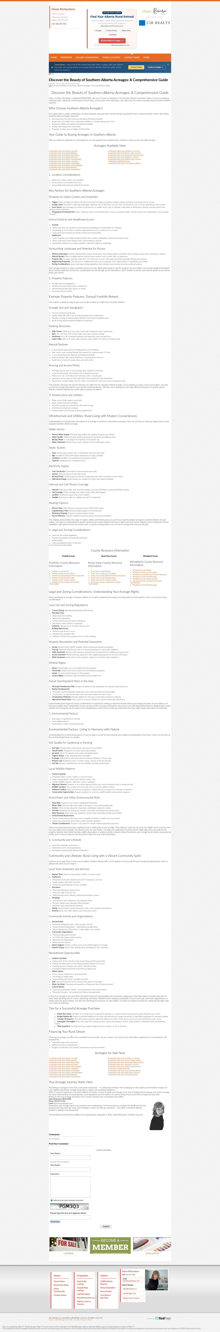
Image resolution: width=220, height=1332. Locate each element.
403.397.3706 (60, 24)
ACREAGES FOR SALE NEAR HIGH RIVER (64, 155)
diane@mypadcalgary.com (63, 1103)
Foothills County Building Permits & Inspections (68, 576)
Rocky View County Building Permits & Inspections (108, 576)
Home (54, 58)
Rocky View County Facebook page (103, 578)
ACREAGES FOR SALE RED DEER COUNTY (124, 1073)
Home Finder (106, 1291)
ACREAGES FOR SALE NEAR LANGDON (63, 161)
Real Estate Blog (61, 1285)
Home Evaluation (107, 1288)
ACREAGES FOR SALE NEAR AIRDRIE (63, 153)
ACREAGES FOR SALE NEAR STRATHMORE (65, 159)
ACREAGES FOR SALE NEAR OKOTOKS (63, 157)
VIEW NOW (68, 1248)
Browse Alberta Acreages (110, 41)
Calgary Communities (87, 58)
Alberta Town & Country (131, 1298)
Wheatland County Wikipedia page (145, 585)
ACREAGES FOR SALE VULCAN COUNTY (123, 1075)
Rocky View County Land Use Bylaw (103, 573)
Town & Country (111, 58)
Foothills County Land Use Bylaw (63, 573)
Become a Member (110, 1250)
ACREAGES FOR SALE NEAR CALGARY (63, 151)
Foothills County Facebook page (63, 578)
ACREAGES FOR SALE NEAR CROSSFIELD (64, 169)
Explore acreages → (155, 67)
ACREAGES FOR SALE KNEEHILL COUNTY (123, 157)
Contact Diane (132, 58)
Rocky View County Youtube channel (103, 580)
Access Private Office (83, 1320)
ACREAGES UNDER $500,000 (119, 161)
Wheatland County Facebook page (145, 577)
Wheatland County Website (142, 570)
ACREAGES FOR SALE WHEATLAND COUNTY (124, 159)
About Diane (59, 1281)
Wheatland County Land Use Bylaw (145, 572)
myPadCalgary (83, 1294)
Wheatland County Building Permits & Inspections (150, 574)
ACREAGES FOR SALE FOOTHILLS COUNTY (124, 151)
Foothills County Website (60, 571)
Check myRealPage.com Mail (60, 1320)
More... (147, 58)
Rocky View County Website (100, 571)
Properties (66, 58)
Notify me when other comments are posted (68, 1200)
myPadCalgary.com (129, 1293)
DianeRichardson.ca (86, 1298)
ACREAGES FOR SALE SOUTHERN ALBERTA (124, 163)
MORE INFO (152, 1248)
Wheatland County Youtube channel (145, 579)
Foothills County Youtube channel (63, 580)
